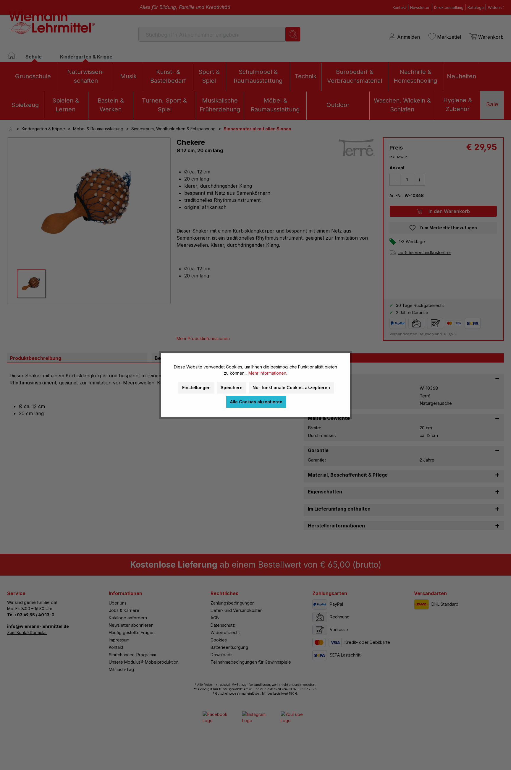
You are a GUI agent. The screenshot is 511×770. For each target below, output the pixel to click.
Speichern (231, 387)
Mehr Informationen (267, 373)
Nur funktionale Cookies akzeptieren (291, 387)
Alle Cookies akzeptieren (256, 401)
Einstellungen (196, 387)
